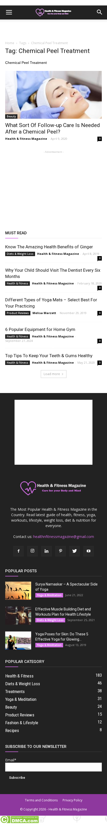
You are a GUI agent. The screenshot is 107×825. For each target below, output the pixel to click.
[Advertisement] (53, 28)
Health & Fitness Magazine (26, 139)
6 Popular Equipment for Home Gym (40, 329)
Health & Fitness (17, 283)
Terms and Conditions (41, 800)
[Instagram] (32, 551)
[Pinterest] (60, 551)
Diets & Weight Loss (20, 254)
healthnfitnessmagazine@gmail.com (63, 536)
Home (9, 43)
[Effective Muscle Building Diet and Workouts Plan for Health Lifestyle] (18, 616)
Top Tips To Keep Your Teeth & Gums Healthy (48, 355)
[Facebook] (18, 551)
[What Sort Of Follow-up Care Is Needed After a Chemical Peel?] (53, 95)
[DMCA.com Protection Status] (19, 822)
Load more (52, 374)
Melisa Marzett (44, 313)
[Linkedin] (46, 551)
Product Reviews (18, 313)
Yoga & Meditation (49, 595)
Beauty (11, 116)
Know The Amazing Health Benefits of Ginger (49, 246)
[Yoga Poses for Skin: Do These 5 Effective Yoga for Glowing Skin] (18, 640)
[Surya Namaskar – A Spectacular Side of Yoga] (18, 591)
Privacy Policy (72, 800)
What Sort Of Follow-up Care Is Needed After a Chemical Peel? (52, 128)
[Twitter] (74, 551)
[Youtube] (88, 551)
